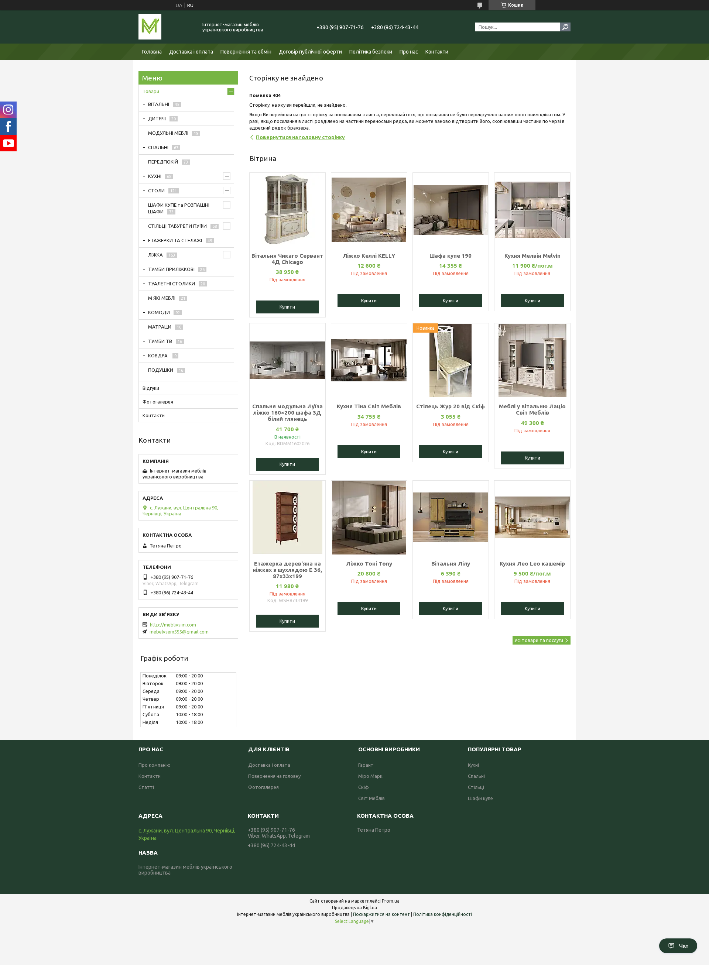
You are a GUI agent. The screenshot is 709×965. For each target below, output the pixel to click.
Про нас (409, 52)
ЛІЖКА (155, 254)
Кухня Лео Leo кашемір (532, 563)
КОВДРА (158, 355)
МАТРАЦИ (159, 326)
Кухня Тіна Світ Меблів (369, 406)
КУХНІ (154, 176)
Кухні (473, 764)
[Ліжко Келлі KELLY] (369, 210)
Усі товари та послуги (538, 640)
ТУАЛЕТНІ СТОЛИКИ (171, 283)
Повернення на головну (274, 776)
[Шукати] (565, 27)
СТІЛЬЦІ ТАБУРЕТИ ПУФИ (177, 226)
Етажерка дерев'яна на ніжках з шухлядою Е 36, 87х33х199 (287, 569)
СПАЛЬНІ (158, 147)
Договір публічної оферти (310, 52)
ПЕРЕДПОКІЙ (163, 161)
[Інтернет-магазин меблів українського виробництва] (166, 27)
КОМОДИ (159, 312)
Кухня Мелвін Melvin (532, 256)
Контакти (436, 52)
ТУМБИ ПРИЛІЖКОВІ (171, 269)
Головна (152, 52)
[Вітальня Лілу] (451, 517)
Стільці (476, 787)
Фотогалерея (158, 401)
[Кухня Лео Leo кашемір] (532, 517)
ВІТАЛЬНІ (158, 104)
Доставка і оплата (191, 52)
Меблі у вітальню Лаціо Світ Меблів (532, 409)
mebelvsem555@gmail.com (179, 631)
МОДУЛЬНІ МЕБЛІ (168, 132)
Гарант (366, 764)
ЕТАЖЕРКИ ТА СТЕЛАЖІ (175, 240)
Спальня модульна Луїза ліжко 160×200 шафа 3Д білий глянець (287, 412)
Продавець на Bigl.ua (354, 907)
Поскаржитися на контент (381, 914)
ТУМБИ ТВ (160, 341)
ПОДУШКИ (160, 369)
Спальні (476, 776)
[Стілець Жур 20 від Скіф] (451, 360)
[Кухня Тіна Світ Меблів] (369, 360)
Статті (146, 787)
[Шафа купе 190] (451, 210)
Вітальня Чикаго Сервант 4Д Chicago (287, 259)
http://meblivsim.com (173, 624)
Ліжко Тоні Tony (369, 563)
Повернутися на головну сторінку (300, 137)
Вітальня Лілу (450, 563)
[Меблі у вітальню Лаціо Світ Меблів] (532, 360)
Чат (683, 946)
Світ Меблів (371, 798)
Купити (287, 306)
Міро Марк (370, 776)
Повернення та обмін (245, 52)
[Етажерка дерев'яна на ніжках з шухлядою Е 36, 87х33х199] (287, 517)
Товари (151, 91)
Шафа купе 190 (450, 256)
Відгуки (151, 388)
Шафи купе (480, 798)
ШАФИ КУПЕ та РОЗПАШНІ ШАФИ (178, 208)
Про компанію (154, 764)
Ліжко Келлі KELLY (369, 256)
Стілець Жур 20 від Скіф (450, 406)
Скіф (363, 787)
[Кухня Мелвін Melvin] (532, 210)
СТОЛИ (156, 190)
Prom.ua (391, 901)
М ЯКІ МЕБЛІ (161, 298)
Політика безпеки (370, 52)
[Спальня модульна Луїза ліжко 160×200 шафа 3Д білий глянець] (287, 360)
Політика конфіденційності (442, 914)
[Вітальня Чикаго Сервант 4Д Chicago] (287, 210)
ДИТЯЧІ (157, 118)
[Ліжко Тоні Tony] (369, 517)
